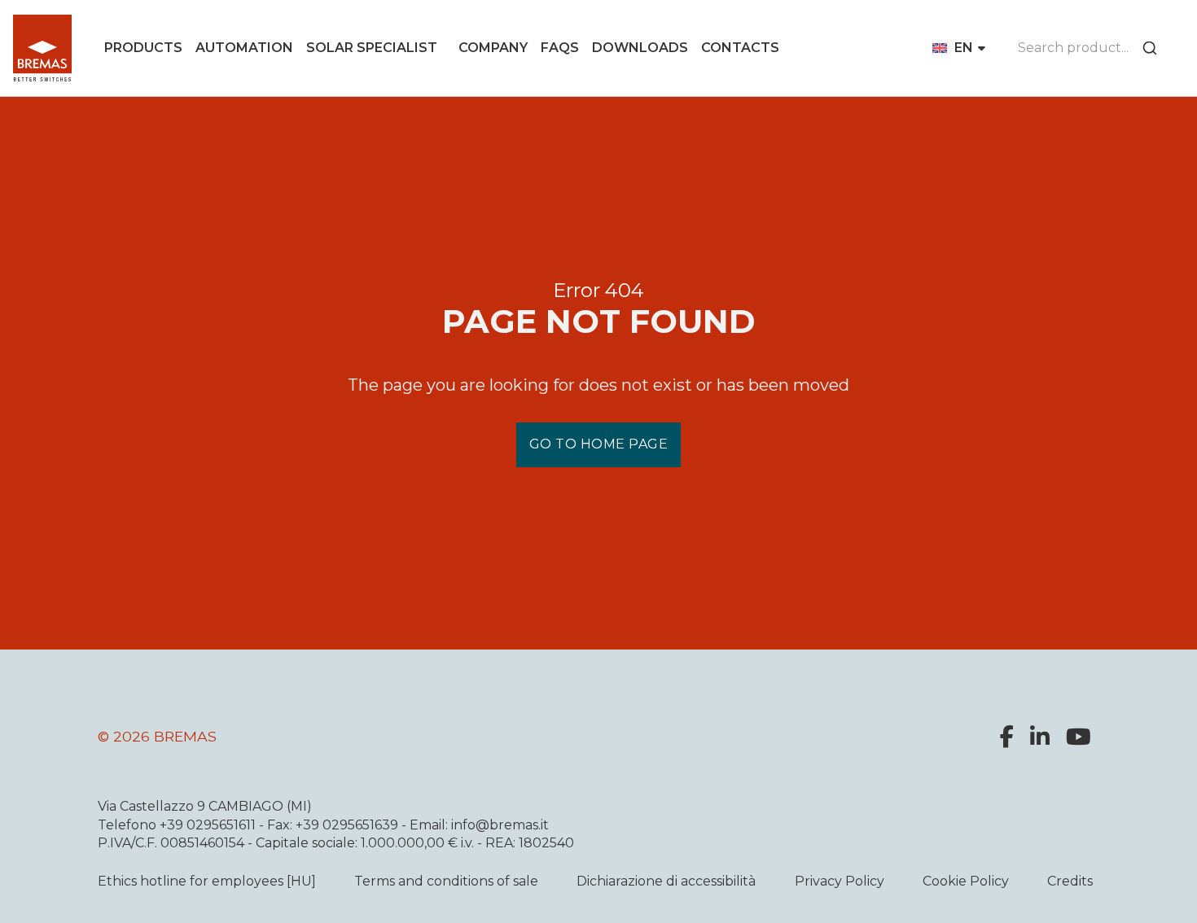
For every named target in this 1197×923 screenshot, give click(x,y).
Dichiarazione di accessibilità (666, 881)
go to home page (599, 444)
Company (493, 47)
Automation (244, 47)
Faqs (560, 47)
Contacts (740, 47)
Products (143, 47)
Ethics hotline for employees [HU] (207, 881)
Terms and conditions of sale (446, 881)
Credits (1070, 881)
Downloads (640, 47)
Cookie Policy (966, 881)
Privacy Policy (839, 881)
